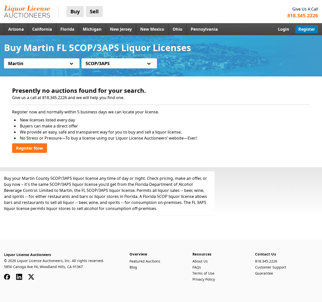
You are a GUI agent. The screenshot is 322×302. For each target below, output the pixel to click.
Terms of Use (203, 273)
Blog (133, 267)
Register (306, 29)
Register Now (29, 148)
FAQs (196, 267)
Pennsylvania (204, 29)
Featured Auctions (145, 261)
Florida (67, 29)
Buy (75, 11)
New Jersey (121, 29)
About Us (200, 261)
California (42, 29)
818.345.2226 (266, 261)
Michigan (92, 29)
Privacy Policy (203, 279)
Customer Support (270, 267)
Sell (94, 11)
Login (283, 29)
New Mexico (152, 29)
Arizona (16, 29)
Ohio (177, 29)
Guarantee (264, 273)
